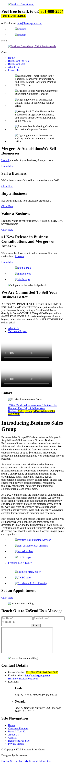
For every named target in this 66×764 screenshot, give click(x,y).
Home (11, 57)
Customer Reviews (18, 728)
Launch (5, 160)
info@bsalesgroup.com (29, 23)
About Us (13, 67)
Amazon (19, 256)
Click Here (7, 186)
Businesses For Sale (18, 60)
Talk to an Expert (17, 331)
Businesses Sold (16, 63)
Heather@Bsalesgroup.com (23, 678)
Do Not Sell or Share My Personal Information (26, 761)
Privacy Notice (16, 743)
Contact (12, 737)
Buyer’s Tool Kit (17, 731)
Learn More (7, 166)
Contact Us (14, 70)
